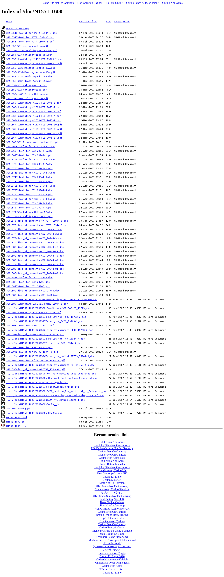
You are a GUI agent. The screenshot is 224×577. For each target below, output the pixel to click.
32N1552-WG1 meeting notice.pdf (27, 46)
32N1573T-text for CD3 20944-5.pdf (29, 207)
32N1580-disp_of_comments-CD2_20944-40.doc (35, 247)
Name (9, 21)
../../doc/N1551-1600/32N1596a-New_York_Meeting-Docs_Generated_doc (51, 378)
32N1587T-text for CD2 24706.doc (28, 282)
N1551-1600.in (15, 421)
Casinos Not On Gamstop (112, 451)
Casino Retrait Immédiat (112, 464)
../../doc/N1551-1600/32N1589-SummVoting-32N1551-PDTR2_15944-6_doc (51, 299)
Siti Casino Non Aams (112, 442)
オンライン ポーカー (112, 569)
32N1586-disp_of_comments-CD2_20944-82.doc (35, 273)
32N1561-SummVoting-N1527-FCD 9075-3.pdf (33, 111)
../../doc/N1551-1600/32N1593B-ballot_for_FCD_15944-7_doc (45, 338)
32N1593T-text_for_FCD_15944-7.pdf (29, 347)
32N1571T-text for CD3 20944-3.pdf (29, 181)
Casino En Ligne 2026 (112, 556)
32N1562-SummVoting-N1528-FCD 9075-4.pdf (33, 116)
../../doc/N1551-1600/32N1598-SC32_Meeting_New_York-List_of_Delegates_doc (56, 391)
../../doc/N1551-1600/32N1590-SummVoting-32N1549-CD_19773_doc (48, 308)
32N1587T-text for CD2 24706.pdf (28, 286)
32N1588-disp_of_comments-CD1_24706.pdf (32, 295)
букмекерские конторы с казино (112, 546)
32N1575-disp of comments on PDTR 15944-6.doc (37, 220)
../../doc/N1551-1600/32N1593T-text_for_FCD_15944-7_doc (44, 343)
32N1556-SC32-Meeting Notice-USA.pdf (30, 72)
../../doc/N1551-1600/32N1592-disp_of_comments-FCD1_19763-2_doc (49, 330)
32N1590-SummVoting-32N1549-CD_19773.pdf (33, 312)
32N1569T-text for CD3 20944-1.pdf (29, 155)
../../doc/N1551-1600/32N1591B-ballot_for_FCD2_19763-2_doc (46, 317)
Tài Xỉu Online (114, 2)
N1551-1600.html (16, 417)
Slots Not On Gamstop (112, 482)
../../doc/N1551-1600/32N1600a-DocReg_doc (34, 413)
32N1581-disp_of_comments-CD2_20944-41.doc (35, 251)
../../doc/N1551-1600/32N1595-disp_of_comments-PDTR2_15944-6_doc (50, 365)
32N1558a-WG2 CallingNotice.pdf (27, 98)
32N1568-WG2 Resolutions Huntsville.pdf (32, 142)
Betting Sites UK (112, 479)
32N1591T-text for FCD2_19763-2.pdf (30, 325)
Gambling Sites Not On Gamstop (112, 445)
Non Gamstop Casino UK (112, 470)
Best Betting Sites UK (112, 499)
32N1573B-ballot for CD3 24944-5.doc (30, 199)
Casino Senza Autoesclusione (142, 2)
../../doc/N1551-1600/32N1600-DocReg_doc (33, 404)
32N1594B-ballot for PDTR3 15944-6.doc (32, 352)
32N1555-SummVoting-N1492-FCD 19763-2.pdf (34, 63)
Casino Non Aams (172, 2)
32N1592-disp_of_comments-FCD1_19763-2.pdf (35, 334)
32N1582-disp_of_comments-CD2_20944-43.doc (35, 255)
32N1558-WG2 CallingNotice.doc (26, 85)
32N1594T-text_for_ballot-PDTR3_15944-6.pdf (35, 360)
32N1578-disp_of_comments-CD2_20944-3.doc (34, 238)
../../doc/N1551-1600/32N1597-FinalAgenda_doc (37, 382)
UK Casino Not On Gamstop (112, 486)
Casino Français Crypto (112, 527)
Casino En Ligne (112, 476)
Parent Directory (17, 28)
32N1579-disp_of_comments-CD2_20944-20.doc (35, 242)
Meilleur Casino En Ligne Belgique (112, 530)
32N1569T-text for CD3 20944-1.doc (29, 151)
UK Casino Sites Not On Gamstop (112, 496)
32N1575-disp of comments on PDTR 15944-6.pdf (37, 225)
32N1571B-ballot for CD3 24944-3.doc (30, 172)
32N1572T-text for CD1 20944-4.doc (29, 190)
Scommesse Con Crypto (112, 553)
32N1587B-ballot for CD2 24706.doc (29, 277)
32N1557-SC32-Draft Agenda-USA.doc (29, 76)
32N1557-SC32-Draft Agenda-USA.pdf (29, 81)
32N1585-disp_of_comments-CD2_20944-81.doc (35, 269)
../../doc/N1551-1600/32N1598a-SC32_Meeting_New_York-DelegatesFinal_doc (55, 395)
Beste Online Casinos (112, 502)
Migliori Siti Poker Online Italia (112, 562)
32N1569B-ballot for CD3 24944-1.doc (30, 146)
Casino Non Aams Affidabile (112, 559)
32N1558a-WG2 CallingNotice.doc (27, 94)
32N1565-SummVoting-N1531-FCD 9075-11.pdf (34, 129)
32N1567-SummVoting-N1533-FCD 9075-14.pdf (34, 137)
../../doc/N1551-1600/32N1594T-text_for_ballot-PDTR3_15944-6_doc (50, 356)
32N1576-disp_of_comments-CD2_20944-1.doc (34, 229)
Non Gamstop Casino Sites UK (112, 489)
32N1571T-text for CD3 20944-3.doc (29, 177)
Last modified (88, 21)
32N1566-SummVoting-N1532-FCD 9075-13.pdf (34, 133)
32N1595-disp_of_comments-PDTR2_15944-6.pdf (35, 369)
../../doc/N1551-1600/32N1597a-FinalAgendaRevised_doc (42, 386)
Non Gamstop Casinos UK (112, 473)
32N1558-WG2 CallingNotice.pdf (26, 89)
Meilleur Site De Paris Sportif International (112, 540)
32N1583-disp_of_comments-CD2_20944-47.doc (35, 260)
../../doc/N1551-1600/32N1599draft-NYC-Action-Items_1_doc (45, 400)
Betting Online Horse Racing (112, 514)
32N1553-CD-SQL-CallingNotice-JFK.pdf (31, 50)
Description (122, 21)
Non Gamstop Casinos (89, 2)
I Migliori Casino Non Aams (112, 536)
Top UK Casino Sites (112, 518)
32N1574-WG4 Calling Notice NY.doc (29, 212)
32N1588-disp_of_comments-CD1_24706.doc (32, 290)
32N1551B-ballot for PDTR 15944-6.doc (31, 33)
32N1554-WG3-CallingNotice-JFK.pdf (29, 54)
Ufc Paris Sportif (112, 543)
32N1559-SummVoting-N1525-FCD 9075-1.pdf (33, 103)
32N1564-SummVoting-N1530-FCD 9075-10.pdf (34, 124)
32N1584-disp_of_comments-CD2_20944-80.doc (35, 264)
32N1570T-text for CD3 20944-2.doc (29, 164)
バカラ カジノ (112, 549)
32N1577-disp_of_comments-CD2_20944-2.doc (34, 234)
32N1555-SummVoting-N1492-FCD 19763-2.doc (34, 59)
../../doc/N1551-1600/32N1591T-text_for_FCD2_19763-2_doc (44, 321)
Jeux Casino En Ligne (112, 533)
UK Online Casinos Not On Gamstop (112, 448)
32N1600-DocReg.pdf (18, 408)
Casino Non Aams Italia (112, 457)
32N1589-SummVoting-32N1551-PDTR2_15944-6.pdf (37, 303)
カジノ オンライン (112, 492)
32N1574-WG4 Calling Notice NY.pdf (29, 216)
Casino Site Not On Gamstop (57, 2)
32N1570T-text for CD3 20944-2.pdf (29, 168)
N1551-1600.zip (16, 426)
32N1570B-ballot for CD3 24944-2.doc (30, 159)
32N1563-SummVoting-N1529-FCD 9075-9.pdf (33, 120)
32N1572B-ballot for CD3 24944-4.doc (30, 186)
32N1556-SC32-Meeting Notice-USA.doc (30, 68)
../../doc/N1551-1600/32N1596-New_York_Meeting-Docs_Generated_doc (51, 373)
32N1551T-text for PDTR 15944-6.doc (30, 37)
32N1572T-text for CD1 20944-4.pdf (29, 194)
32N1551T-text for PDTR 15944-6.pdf (30, 41)
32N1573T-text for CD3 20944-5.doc (29, 203)
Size (108, 21)
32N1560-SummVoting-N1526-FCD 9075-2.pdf (33, 107)
